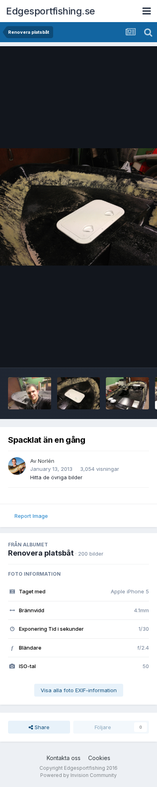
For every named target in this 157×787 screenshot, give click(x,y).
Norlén (46, 461)
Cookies (99, 757)
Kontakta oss (64, 757)
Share (41, 727)
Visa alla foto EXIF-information (79, 690)
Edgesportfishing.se (50, 11)
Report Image (31, 516)
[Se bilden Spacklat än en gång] (127, 393)
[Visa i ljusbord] (78, 207)
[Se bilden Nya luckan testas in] (78, 393)
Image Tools (123, 353)
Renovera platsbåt (41, 553)
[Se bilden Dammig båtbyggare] (29, 393)
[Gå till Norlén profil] (17, 466)
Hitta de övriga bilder (56, 477)
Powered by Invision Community (78, 775)
